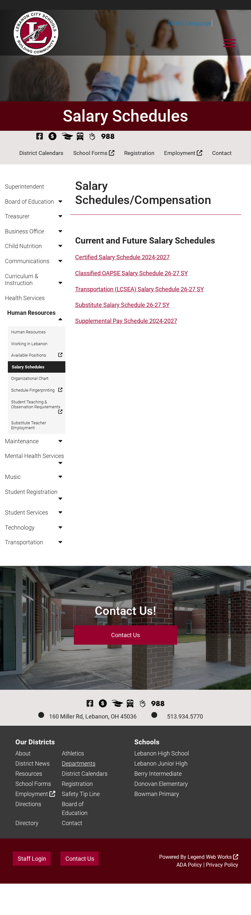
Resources (28, 773)
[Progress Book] (67, 136)
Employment (180, 153)
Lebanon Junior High (161, 763)
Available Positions (28, 355)
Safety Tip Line (81, 793)
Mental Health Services (34, 455)
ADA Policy (189, 865)
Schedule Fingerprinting (33, 390)
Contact (222, 153)
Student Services (26, 512)
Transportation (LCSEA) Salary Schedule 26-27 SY (139, 289)
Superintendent (24, 186)
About (23, 753)
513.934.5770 (185, 716)
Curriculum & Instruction (21, 280)
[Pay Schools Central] (52, 136)
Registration (139, 153)
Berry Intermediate (158, 773)
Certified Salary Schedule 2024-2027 (122, 257)
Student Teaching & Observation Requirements (35, 404)
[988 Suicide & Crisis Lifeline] (107, 136)
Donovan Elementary (161, 783)
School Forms (91, 153)
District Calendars (41, 153)
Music (13, 476)
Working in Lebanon (29, 343)
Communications (27, 261)
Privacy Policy (222, 865)
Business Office (24, 231)
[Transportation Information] (80, 136)
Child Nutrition (23, 246)
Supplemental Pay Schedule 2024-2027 (126, 320)
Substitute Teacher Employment (28, 425)
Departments (78, 763)
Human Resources (31, 312)
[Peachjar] (92, 136)
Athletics (73, 753)
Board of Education (29, 201)
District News (32, 763)
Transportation (24, 542)
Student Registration (31, 491)
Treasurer (17, 216)
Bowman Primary (156, 793)
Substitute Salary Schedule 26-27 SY (122, 304)
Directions (28, 804)
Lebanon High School (161, 753)
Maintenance (22, 441)
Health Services (25, 298)
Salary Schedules (28, 366)
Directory (27, 823)
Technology (20, 527)
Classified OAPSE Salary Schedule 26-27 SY (131, 273)
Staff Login (32, 858)
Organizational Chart (29, 378)
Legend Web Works (210, 857)
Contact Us (125, 635)
